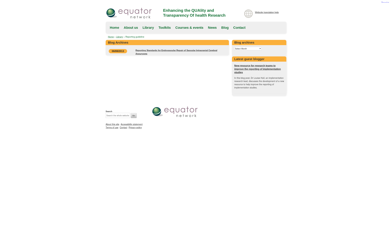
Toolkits (164, 28)
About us (131, 28)
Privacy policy (135, 127)
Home (114, 28)
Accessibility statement (132, 124)
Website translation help (267, 12)
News (212, 28)
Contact (239, 28)
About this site (112, 124)
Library (148, 28)
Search (109, 111)
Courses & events (189, 28)
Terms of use (112, 127)
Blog (225, 28)
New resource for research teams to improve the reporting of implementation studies (257, 69)
